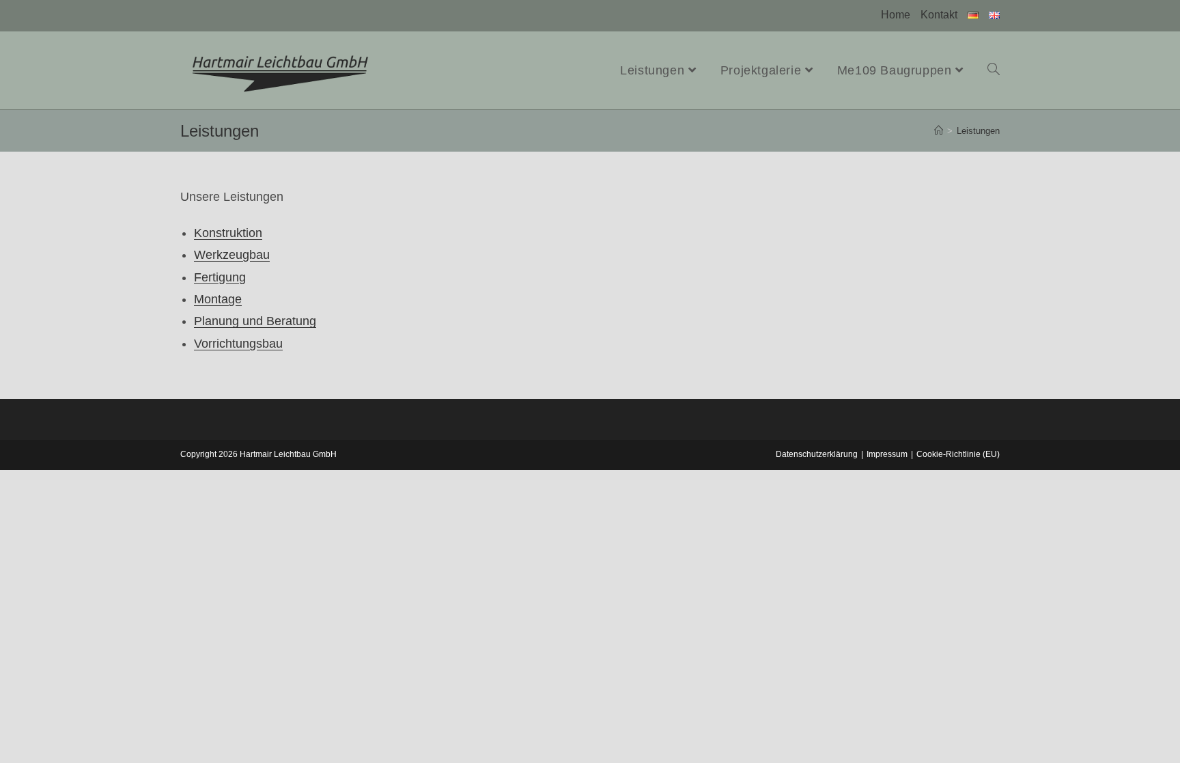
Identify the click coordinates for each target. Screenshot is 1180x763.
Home (895, 14)
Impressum (887, 454)
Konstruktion (228, 233)
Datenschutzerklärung (817, 454)
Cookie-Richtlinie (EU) (958, 454)
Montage (218, 299)
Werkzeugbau (232, 255)
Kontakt (939, 14)
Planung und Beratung (255, 321)
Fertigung (220, 277)
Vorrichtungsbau (238, 343)
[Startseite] (938, 131)
